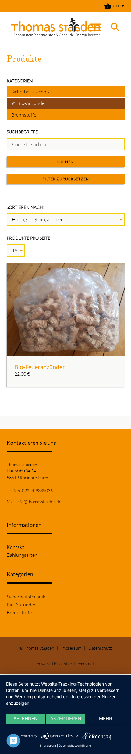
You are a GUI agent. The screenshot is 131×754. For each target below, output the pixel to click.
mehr (105, 718)
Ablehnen (25, 718)
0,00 (114, 6)
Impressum (71, 648)
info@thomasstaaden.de (38, 501)
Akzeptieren (65, 718)
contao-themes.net (76, 663)
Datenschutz (100, 648)
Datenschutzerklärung (75, 745)
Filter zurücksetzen (65, 179)
